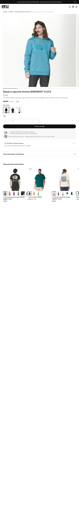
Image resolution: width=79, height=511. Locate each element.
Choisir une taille (39, 126)
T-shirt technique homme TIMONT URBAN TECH (14, 198)
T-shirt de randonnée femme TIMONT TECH (61, 198)
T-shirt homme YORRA (34, 197)
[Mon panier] (73, 7)
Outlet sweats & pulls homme (22, 12)
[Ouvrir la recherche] (70, 7)
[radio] (6, 110)
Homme (5, 12)
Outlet (11, 12)
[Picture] (5, 6)
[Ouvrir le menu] (76, 7)
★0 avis (5, 95)
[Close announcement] (75, 2)
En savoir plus (64, 98)
